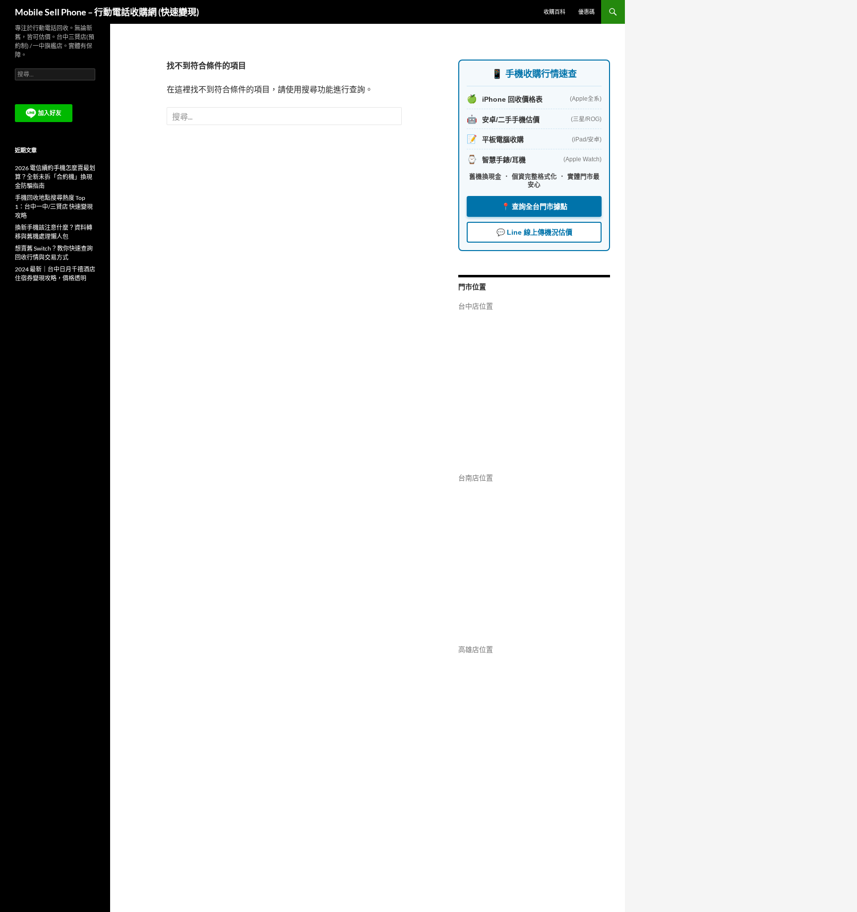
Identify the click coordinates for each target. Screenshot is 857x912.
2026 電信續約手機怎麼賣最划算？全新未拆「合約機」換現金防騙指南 (55, 177)
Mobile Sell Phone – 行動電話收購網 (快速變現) (107, 11)
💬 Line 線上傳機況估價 (534, 232)
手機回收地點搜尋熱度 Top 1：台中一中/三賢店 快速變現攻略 (54, 206)
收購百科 (554, 11)
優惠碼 (586, 11)
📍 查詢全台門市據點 (534, 206)
